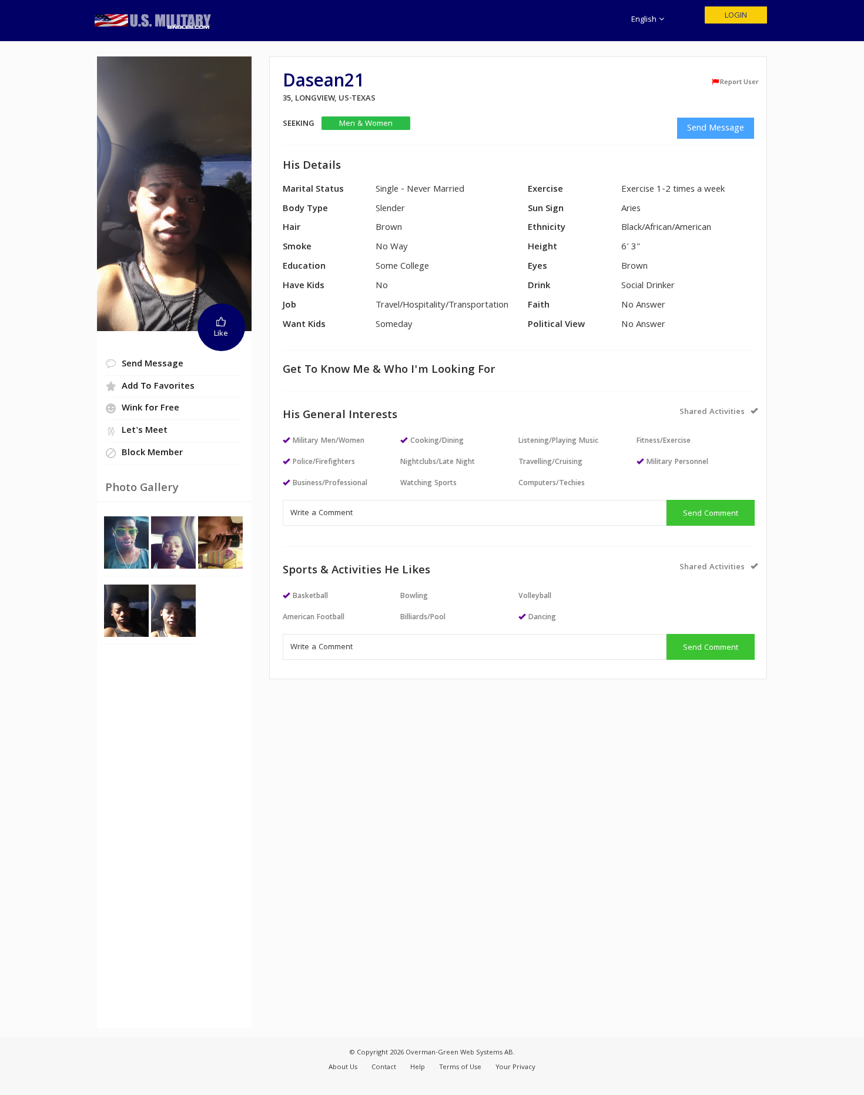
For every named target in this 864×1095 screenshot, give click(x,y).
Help (417, 1067)
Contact (383, 1067)
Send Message (715, 128)
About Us (343, 1067)
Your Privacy (515, 1067)
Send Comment (710, 514)
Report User (739, 82)
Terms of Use (460, 1067)
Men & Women (366, 124)
